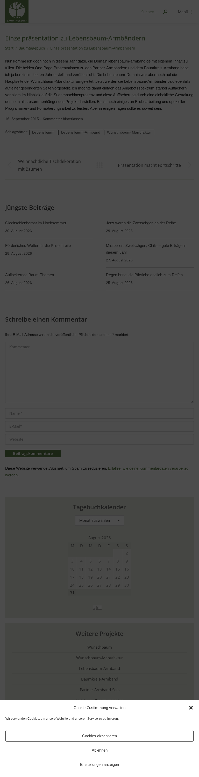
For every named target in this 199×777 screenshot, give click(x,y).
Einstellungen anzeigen (99, 764)
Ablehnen (100, 750)
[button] (191, 707)
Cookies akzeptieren (99, 736)
